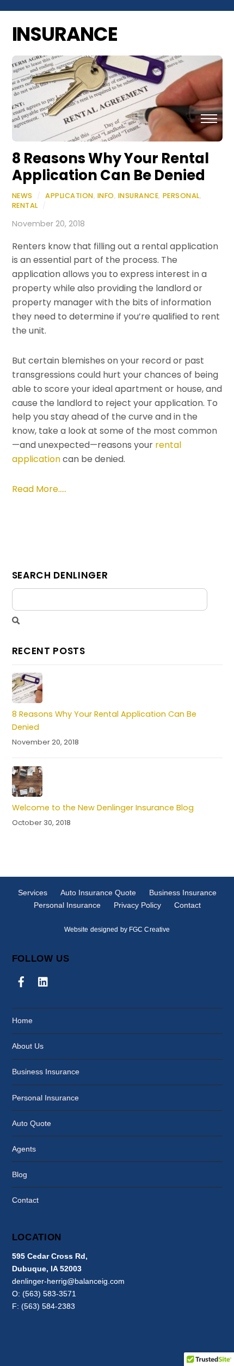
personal (181, 195)
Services (32, 892)
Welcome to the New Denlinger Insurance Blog (103, 807)
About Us (28, 1046)
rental (25, 205)
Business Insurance (183, 892)
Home (22, 1020)
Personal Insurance (67, 905)
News (22, 195)
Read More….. (39, 489)
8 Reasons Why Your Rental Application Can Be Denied (110, 167)
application (69, 195)
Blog (19, 1174)
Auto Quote (31, 1123)
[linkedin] (43, 980)
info (105, 195)
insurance (138, 195)
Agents (24, 1149)
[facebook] (21, 980)
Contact (187, 905)
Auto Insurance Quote (98, 892)
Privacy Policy (137, 905)
